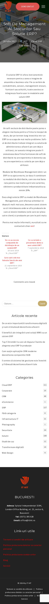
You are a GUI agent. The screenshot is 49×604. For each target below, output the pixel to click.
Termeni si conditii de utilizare (18, 539)
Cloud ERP (36, 41)
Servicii (6, 565)
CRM (4, 396)
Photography (8, 424)
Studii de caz (8, 441)
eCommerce (8, 402)
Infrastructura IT (10, 419)
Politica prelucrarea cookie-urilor (19, 554)
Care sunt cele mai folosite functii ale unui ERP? (12, 260)
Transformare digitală (13, 447)
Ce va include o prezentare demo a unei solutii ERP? (34, 242)
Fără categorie (9, 413)
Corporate (7, 390)
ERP (4, 407)
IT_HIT (24, 41)
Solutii (5, 436)
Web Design (7, 452)
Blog (5, 560)
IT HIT (29, 583)
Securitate (7, 430)
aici (32, 226)
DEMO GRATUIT (27, 6)
